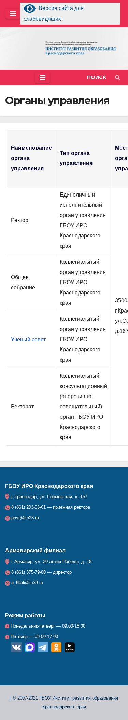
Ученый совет (28, 339)
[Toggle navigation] (12, 14)
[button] (100, 77)
